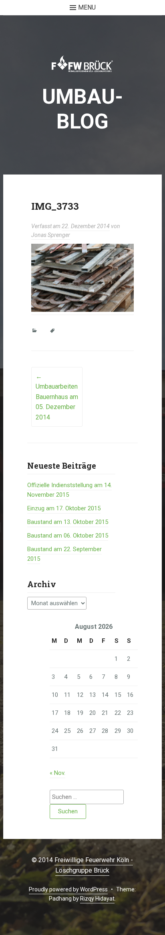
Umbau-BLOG (82, 109)
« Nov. (57, 772)
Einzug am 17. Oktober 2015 (64, 508)
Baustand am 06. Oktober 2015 (67, 535)
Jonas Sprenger (50, 235)
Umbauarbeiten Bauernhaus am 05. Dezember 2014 (57, 397)
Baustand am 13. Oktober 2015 (67, 522)
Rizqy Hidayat (97, 898)
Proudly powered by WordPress (68, 889)
